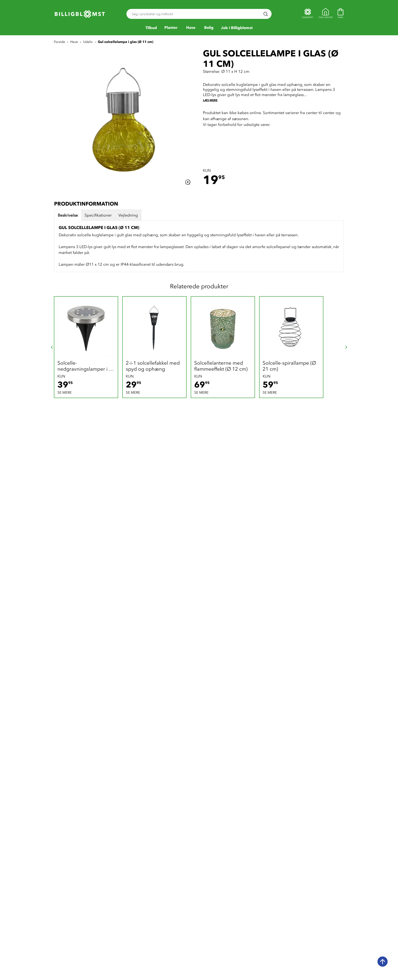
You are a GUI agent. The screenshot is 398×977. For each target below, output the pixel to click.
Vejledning (128, 215)
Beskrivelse (68, 215)
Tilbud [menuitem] (151, 28)
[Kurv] (340, 14)
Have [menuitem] (190, 27)
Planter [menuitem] (170, 27)
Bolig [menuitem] (209, 27)
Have (74, 42)
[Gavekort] (307, 14)
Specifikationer (98, 215)
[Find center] (326, 14)
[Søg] (265, 14)
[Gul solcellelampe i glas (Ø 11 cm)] (124, 117)
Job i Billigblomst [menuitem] (237, 28)
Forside (59, 42)
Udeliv (88, 42)
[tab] (68, 215)
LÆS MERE (210, 100)
